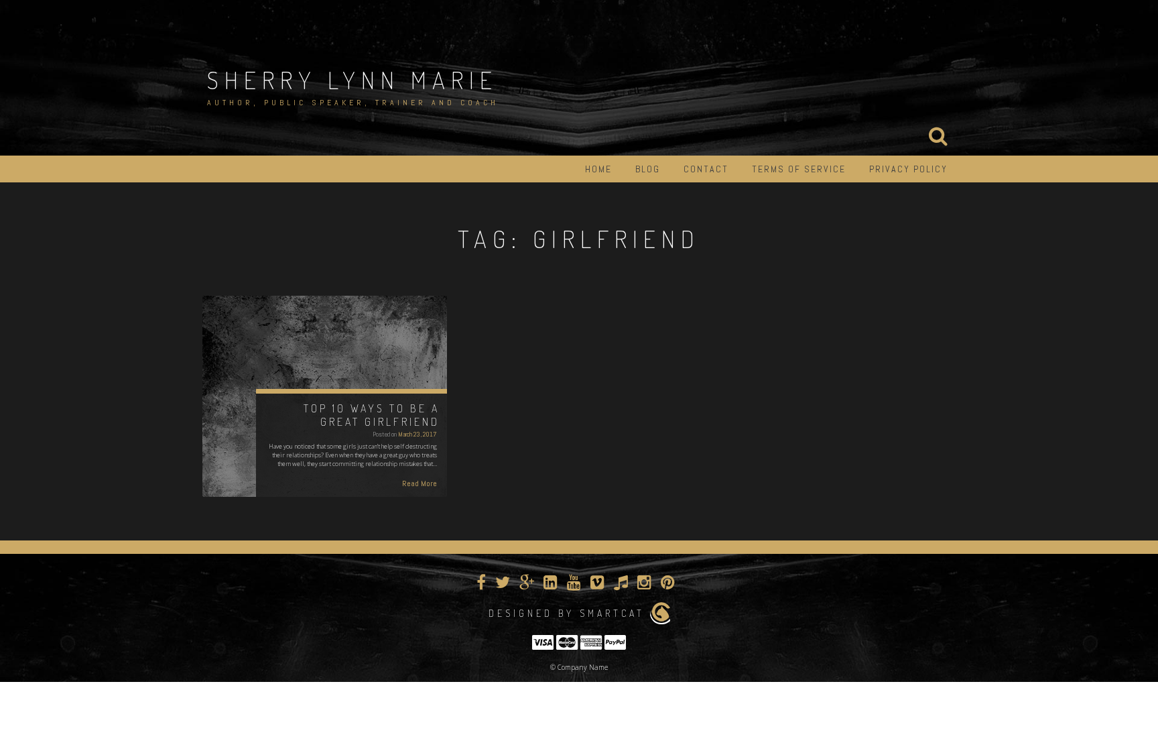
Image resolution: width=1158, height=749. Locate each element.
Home (598, 169)
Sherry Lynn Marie (352, 79)
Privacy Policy (908, 169)
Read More (419, 483)
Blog (647, 169)
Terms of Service (799, 169)
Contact (706, 169)
